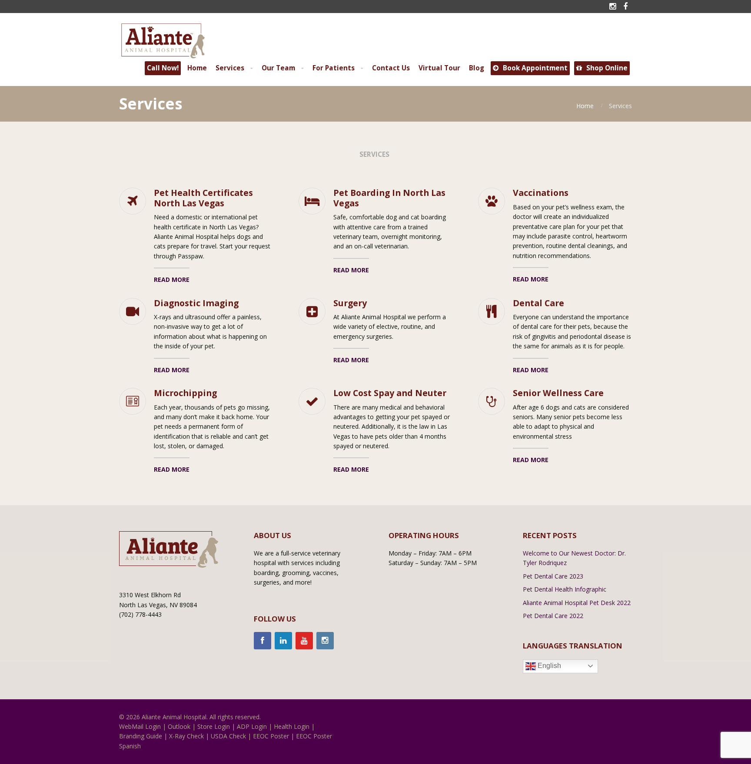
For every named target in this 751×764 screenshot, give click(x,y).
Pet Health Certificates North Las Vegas (203, 198)
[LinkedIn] (283, 640)
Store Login (213, 726)
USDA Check (228, 736)
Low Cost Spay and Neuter (389, 393)
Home (585, 106)
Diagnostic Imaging (196, 303)
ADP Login (252, 726)
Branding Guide (140, 736)
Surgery (350, 303)
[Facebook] (262, 640)
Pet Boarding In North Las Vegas (389, 198)
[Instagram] (325, 640)
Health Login (291, 726)
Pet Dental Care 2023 (553, 576)
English (548, 665)
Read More (171, 279)
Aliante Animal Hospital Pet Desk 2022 (577, 603)
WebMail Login (140, 726)
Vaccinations (540, 192)
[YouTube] (304, 640)
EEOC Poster (271, 736)
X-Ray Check (186, 736)
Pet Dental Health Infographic (564, 589)
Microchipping (185, 393)
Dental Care (538, 303)
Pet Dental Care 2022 (553, 616)
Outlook (179, 726)
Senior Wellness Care (558, 393)
